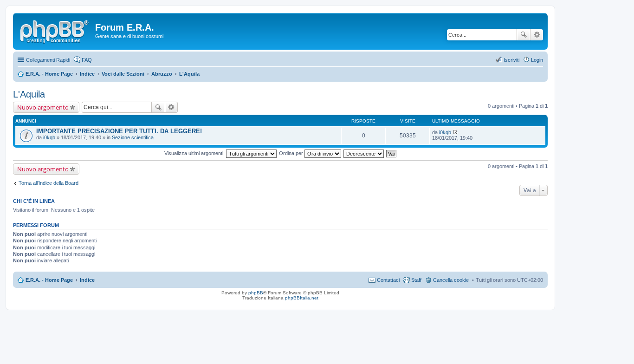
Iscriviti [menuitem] (511, 60)
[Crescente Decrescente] (364, 153)
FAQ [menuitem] (87, 60)
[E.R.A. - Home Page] (55, 30)
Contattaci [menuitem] (388, 280)
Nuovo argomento (43, 107)
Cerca (523, 34)
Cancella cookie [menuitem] (451, 280)
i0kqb (49, 137)
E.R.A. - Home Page (49, 280)
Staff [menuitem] (416, 280)
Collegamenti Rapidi (48, 60)
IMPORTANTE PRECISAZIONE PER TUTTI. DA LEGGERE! (119, 131)
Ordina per (291, 153)
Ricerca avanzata (536, 34)
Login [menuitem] (537, 60)
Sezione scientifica (133, 137)
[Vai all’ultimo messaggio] (455, 132)
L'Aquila (29, 94)
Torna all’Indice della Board (48, 183)
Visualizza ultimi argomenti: (195, 153)
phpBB (255, 292)
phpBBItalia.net (301, 297)
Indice (87, 280)
